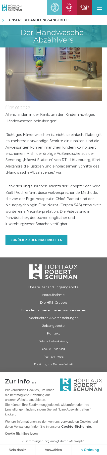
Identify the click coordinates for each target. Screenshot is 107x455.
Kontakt (53, 333)
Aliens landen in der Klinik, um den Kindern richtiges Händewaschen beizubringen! (50, 117)
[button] (99, 7)
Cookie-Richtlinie (76, 426)
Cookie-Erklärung (53, 349)
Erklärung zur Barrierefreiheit (53, 364)
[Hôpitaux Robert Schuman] (53, 271)
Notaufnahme (53, 295)
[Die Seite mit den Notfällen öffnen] (84, 7)
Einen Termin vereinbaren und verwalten (53, 310)
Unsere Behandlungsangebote (39, 20)
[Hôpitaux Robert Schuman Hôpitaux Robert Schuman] (11, 7)
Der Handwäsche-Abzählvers (53, 36)
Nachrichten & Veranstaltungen (54, 318)
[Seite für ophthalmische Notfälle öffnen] (69, 7)
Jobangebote (53, 326)
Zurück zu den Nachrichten (36, 240)
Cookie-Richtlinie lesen (21, 433)
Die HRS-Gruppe (53, 302)
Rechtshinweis (53, 356)
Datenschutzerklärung (53, 341)
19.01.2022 (19, 108)
